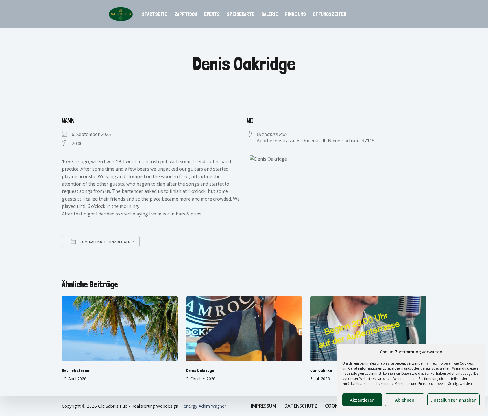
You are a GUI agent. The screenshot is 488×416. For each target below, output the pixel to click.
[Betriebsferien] (120, 328)
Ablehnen (404, 400)
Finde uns (295, 14)
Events (212, 14)
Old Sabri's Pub (272, 134)
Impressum (263, 406)
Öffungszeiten (329, 14)
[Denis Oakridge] (244, 328)
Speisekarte (240, 14)
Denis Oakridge (200, 370)
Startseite (154, 14)
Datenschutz (300, 406)
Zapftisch (185, 14)
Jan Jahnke (321, 370)
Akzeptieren (362, 400)
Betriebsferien (76, 370)
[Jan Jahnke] (368, 328)
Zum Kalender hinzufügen (105, 242)
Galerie (270, 14)
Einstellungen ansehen (453, 400)
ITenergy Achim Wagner (202, 406)
